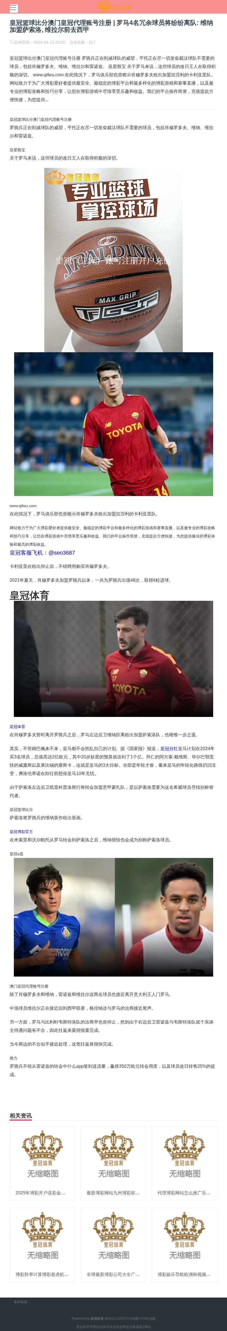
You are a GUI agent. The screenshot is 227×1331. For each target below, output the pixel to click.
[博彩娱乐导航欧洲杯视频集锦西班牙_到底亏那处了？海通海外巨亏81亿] (184, 1237)
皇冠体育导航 (86, 1327)
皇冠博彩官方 (21, 831)
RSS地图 (132, 1318)
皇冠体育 (17, 726)
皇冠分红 (169, 748)
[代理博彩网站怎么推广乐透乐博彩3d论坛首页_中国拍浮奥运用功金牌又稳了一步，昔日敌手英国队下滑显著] (184, 1155)
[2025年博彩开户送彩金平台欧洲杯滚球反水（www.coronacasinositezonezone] (42, 1155)
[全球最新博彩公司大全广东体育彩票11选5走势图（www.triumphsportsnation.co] (113, 1237)
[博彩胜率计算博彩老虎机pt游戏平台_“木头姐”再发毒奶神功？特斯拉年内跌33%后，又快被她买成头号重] (42, 1237)
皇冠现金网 (117, 1327)
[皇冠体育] (113, 6)
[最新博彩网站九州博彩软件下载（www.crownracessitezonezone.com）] (113, 1155)
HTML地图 (148, 1318)
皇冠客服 (132, 1327)
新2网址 (145, 1327)
